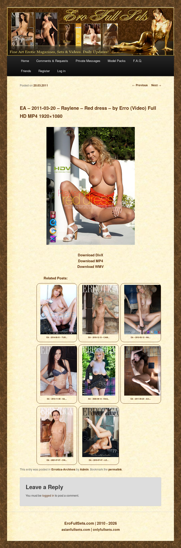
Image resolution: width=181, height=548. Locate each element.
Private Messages (88, 60)
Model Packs (117, 60)
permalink (115, 469)
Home (25, 60)
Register (44, 71)
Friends (26, 71)
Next (156, 85)
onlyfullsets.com (106, 529)
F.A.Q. (137, 60)
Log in (61, 71)
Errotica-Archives (63, 469)
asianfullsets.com (76, 529)
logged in (48, 495)
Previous (140, 85)
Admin (84, 469)
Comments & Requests (52, 60)
